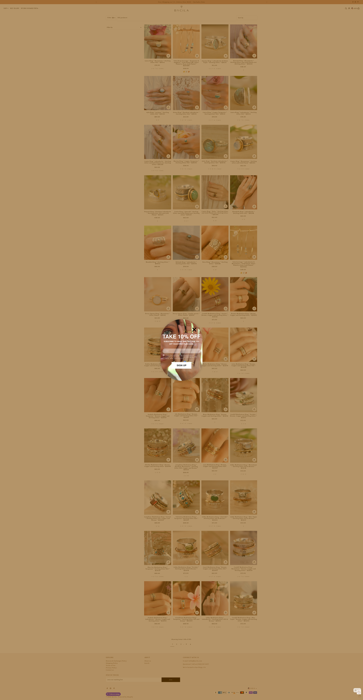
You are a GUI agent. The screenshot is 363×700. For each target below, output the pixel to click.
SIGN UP (181, 365)
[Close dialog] (194, 329)
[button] (359, 692)
